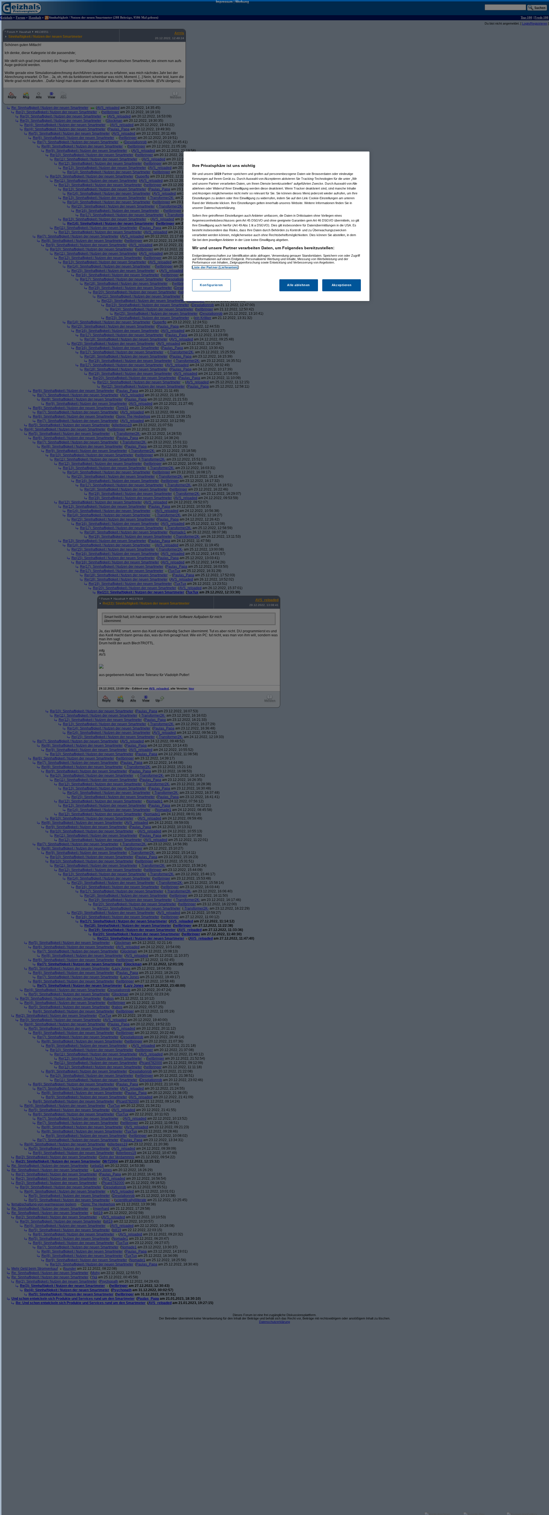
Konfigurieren (211, 285)
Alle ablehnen (298, 285)
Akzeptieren (341, 285)
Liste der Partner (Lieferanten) (215, 267)
